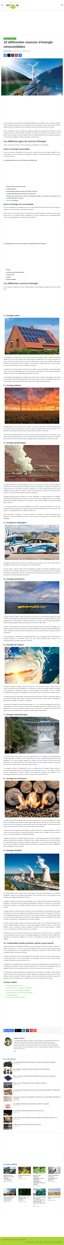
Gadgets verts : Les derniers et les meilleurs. (23, 1198)
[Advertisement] (32, 23)
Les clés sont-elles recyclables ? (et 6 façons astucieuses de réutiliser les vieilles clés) (36, 1090)
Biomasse (9, 200)
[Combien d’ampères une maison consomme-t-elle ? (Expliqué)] (54, 1170)
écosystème (36, 704)
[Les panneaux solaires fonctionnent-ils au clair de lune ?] (8, 1113)
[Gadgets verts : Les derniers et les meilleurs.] (24, 1192)
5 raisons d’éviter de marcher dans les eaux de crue (27, 1124)
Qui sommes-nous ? (30, 1242)
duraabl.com (23, 1239)
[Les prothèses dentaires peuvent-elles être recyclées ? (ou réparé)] (8, 1106)
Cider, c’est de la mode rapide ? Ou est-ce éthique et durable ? (30, 1083)
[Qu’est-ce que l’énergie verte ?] (54, 1192)
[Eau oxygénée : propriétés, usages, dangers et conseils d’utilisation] (8, 1071)
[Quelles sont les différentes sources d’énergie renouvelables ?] (10, 1170)
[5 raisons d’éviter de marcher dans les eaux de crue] (8, 1127)
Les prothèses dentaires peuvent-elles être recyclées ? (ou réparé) (31, 1103)
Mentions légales (58, 1242)
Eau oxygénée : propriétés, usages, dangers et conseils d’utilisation (31, 1069)
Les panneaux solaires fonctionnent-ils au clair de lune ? (28, 1110)
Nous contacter (39, 1242)
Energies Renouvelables (9, 38)
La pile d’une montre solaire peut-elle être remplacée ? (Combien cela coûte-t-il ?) (35, 1117)
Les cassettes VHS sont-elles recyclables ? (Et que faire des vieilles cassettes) (34, 1062)
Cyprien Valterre (8, 51)
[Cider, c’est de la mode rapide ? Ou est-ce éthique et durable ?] (8, 1085)
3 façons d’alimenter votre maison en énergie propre (9, 1198)
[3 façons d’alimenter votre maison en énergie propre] (10, 1192)
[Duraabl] (12, 5)
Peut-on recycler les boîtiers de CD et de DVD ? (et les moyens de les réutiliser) (34, 1076)
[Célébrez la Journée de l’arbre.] (24, 1170)
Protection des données (48, 1242)
